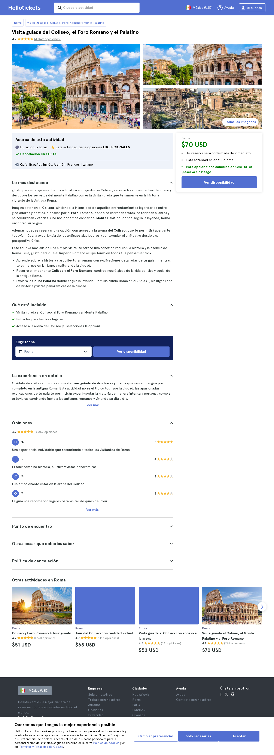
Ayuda (180, 695)
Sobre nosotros (100, 695)
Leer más (92, 405)
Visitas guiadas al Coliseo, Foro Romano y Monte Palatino (65, 22)
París (136, 705)
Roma (18, 22)
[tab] (92, 182)
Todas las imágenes (240, 122)
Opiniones (95, 710)
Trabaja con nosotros (104, 700)
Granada (138, 715)
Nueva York (140, 695)
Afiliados (94, 705)
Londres (138, 710)
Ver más (92, 510)
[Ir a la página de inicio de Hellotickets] (25, 8)
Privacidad (95, 715)
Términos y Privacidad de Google (41, 746)
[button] (92, 182)
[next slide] (262, 606)
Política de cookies (106, 743)
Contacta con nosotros (193, 700)
